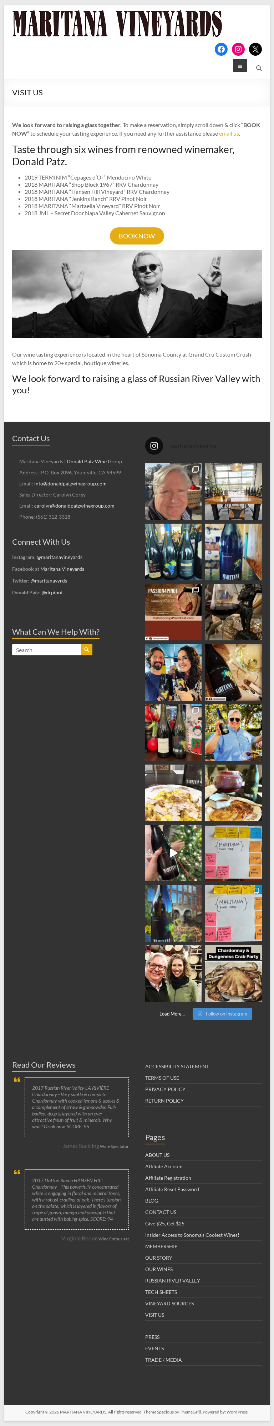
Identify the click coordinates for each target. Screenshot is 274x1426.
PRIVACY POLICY (165, 1089)
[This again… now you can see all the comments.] (233, 853)
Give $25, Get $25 (164, 1223)
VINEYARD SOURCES (169, 1303)
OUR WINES (159, 1269)
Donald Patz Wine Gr (90, 461)
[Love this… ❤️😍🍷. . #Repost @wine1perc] (233, 672)
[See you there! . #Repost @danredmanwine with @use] (173, 612)
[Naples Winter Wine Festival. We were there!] (173, 552)
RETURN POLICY (164, 1101)
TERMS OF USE (162, 1078)
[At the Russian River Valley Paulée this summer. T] (233, 732)
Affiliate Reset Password (172, 1189)
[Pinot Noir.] (233, 612)
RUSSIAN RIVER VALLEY (172, 1281)
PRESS (152, 1337)
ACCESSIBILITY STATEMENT (177, 1066)
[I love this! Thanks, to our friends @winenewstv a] (173, 853)
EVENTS (154, 1348)
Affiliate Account (164, 1166)
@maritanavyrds (49, 581)
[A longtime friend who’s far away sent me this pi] (233, 552)
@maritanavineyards (59, 557)
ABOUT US (157, 1155)
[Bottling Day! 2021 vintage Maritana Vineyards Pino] (173, 491)
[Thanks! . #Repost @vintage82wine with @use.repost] (173, 913)
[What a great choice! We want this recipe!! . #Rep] (173, 732)
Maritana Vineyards (62, 569)
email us (229, 133)
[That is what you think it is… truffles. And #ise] (173, 793)
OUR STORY (158, 1258)
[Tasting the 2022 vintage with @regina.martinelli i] (173, 973)
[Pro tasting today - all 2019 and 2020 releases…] (233, 491)
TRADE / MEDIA (163, 1360)
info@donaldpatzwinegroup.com (70, 483)
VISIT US (154, 1315)
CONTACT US (160, 1212)
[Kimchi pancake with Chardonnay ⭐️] (233, 793)
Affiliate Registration (168, 1178)
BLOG (151, 1201)
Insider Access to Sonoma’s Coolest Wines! (192, 1235)
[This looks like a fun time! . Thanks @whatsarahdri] (233, 913)
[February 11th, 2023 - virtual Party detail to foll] (233, 973)
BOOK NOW (137, 236)
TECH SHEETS (161, 1292)
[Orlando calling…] (173, 672)
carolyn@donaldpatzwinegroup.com (74, 506)
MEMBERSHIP (161, 1246)
